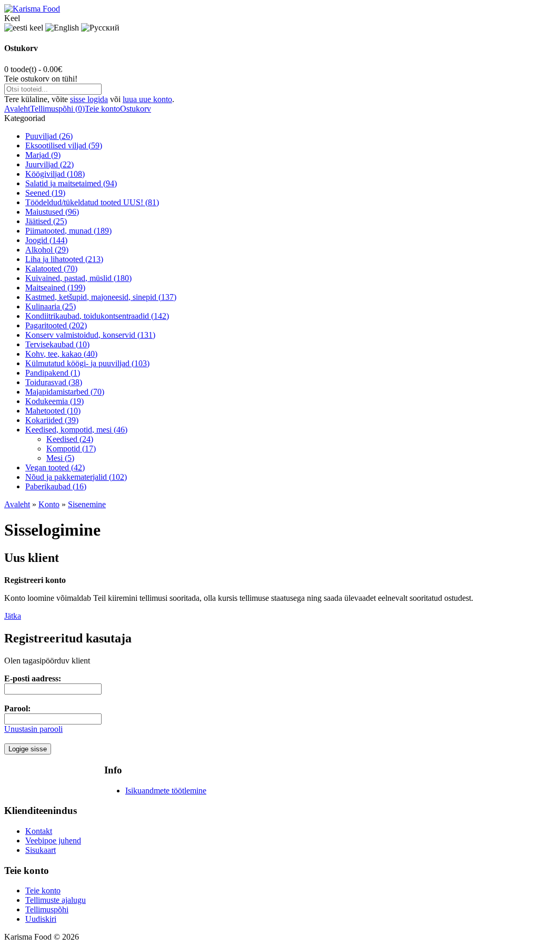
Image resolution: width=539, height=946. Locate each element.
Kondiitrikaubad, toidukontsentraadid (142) (97, 315)
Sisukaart (40, 850)
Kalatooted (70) (51, 268)
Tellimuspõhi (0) (57, 108)
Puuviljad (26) (49, 136)
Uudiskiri (40, 918)
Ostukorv (135, 108)
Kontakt (38, 831)
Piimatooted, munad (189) (68, 230)
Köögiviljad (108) (55, 173)
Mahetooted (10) (53, 410)
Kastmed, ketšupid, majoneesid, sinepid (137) (100, 297)
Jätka (12, 615)
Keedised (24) (69, 439)
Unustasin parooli (33, 728)
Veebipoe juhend (53, 840)
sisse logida (89, 99)
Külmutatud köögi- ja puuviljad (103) (87, 363)
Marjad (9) (43, 154)
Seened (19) (45, 192)
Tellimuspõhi (46, 909)
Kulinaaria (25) (50, 306)
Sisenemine (87, 504)
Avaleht (17, 108)
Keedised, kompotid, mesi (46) (76, 429)
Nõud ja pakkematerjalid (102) (76, 476)
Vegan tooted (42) (55, 467)
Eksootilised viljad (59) (63, 145)
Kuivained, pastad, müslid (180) (78, 278)
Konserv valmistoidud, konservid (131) (90, 334)
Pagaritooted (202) (56, 325)
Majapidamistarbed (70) (64, 391)
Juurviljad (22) (49, 164)
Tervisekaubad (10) (57, 344)
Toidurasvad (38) (53, 382)
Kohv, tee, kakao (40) (61, 353)
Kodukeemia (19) (54, 401)
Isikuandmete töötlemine (165, 790)
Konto (48, 504)
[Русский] (100, 28)
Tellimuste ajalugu (55, 899)
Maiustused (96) (52, 211)
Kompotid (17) (71, 448)
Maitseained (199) (55, 287)
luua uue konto (147, 99)
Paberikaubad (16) (55, 486)
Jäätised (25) (46, 221)
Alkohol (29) (46, 249)
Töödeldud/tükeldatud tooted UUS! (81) (92, 202)
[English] (62, 28)
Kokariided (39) (51, 420)
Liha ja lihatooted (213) (64, 259)
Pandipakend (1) (52, 372)
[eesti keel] (23, 28)
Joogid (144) (46, 240)
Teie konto (102, 108)
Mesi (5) (60, 458)
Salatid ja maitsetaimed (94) (71, 183)
